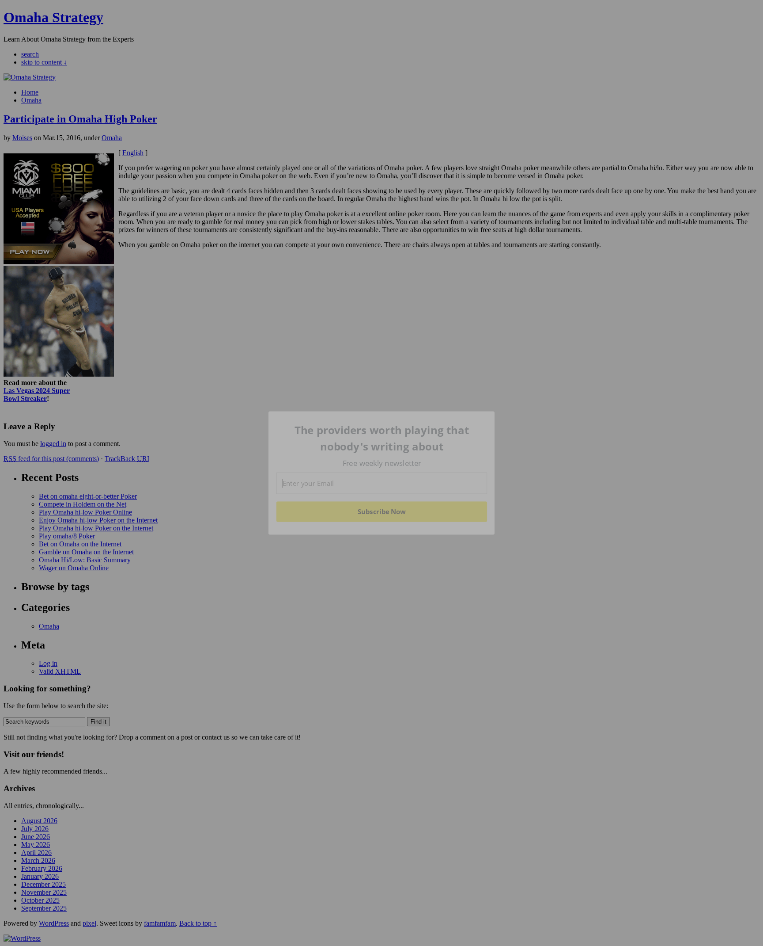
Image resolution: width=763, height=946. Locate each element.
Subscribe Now (382, 511)
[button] (381, 438)
